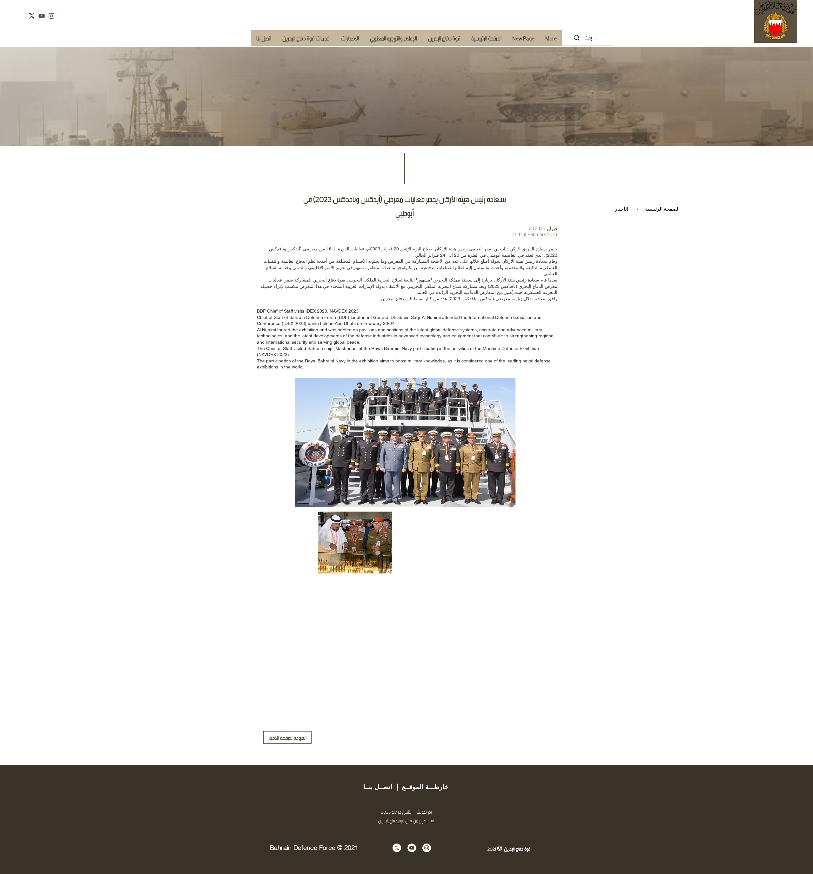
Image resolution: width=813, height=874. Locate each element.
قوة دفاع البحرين (391, 820)
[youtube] (41, 16)
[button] (306, 38)
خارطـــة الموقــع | (420, 787)
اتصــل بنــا (378, 787)
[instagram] (51, 16)
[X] (32, 16)
